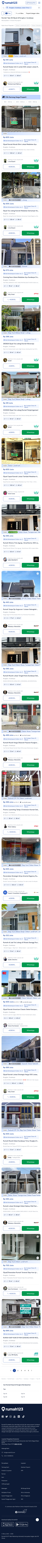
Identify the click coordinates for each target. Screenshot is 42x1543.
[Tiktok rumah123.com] (23, 1416)
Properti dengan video (32, 13)
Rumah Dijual (11, 1378)
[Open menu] (39, 3)
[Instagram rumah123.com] (10, 1416)
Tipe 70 (23, 1397)
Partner (4, 1474)
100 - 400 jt (8, 102)
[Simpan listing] (38, 31)
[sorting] (13, 13)
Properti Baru (20, 13)
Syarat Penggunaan (7, 1496)
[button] (20, 7)
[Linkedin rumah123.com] (18, 1416)
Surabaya (26, 1378)
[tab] (21, 1389)
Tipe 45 (5, 1393)
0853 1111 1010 (18, 1444)
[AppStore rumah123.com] (8, 1524)
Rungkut (32, 1378)
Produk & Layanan (7, 1470)
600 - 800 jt (33, 102)
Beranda (4, 1378)
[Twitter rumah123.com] (6, 1416)
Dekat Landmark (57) (22, 25)
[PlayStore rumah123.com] (22, 1524)
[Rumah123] (9, 2)
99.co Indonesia (25, 1492)
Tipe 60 (5, 1397)
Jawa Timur (19, 1378)
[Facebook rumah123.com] (3, 1416)
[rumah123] (21, 1409)
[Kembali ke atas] (37, 1519)
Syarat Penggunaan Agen (8, 1499)
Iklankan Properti (25, 1467)
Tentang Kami (5, 1467)
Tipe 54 (23, 1393)
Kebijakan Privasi (6, 1492)
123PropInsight (6, 1484)
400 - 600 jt (20, 102)
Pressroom (4, 1480)
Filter (8, 13)
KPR (22, 1470)
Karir (3, 1477)
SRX (22, 1499)
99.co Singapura (25, 1496)
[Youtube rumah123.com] (14, 1416)
